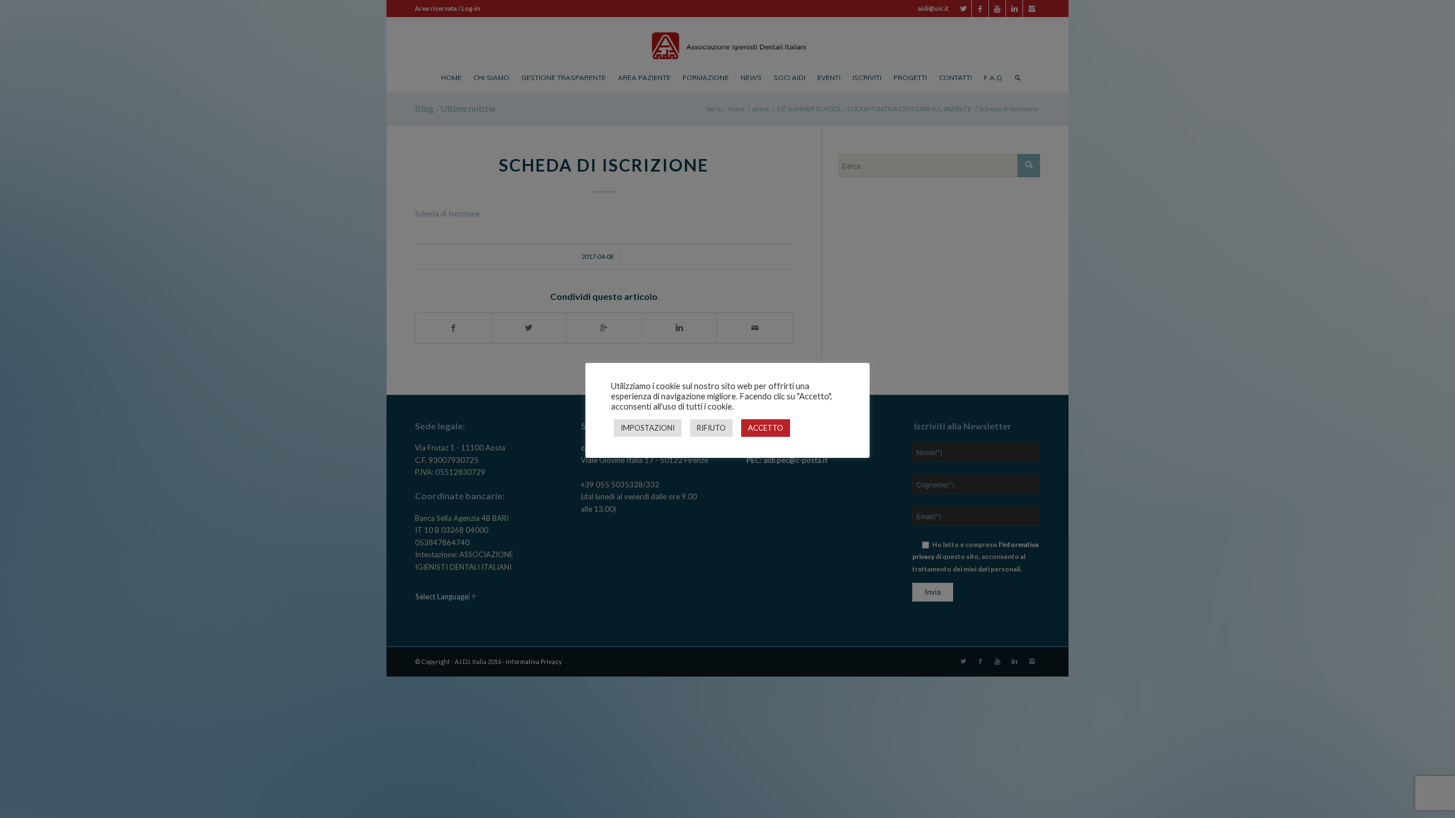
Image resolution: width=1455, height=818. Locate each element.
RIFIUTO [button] (711, 427)
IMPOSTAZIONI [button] (648, 427)
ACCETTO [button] (765, 427)
